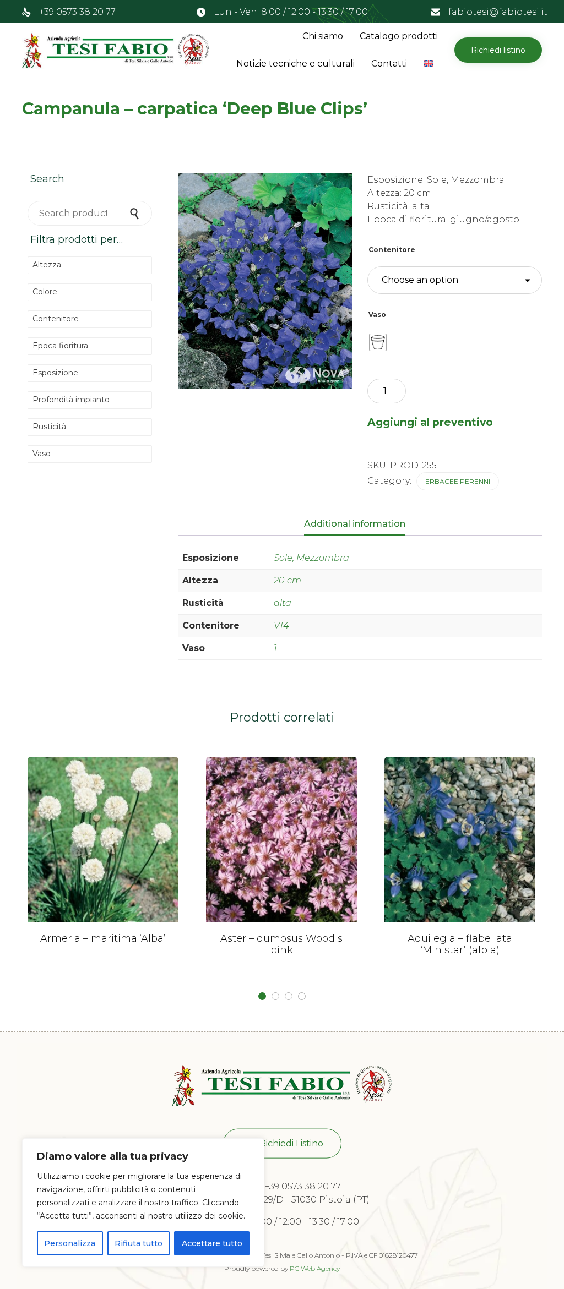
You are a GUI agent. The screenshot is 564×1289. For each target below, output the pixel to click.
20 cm (287, 580)
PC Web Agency (315, 1268)
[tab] (360, 525)
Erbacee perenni (457, 481)
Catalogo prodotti (399, 36)
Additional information (354, 523)
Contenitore (391, 249)
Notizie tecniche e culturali (295, 63)
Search (135, 213)
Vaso (377, 314)
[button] (498, 50)
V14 (281, 625)
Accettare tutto (212, 1243)
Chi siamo (322, 36)
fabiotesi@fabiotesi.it (497, 12)
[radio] (378, 342)
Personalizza (69, 1243)
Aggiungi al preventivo (430, 422)
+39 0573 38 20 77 (77, 12)
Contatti (389, 63)
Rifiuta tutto (138, 1243)
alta (282, 603)
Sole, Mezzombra (311, 558)
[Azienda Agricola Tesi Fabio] (115, 50)
